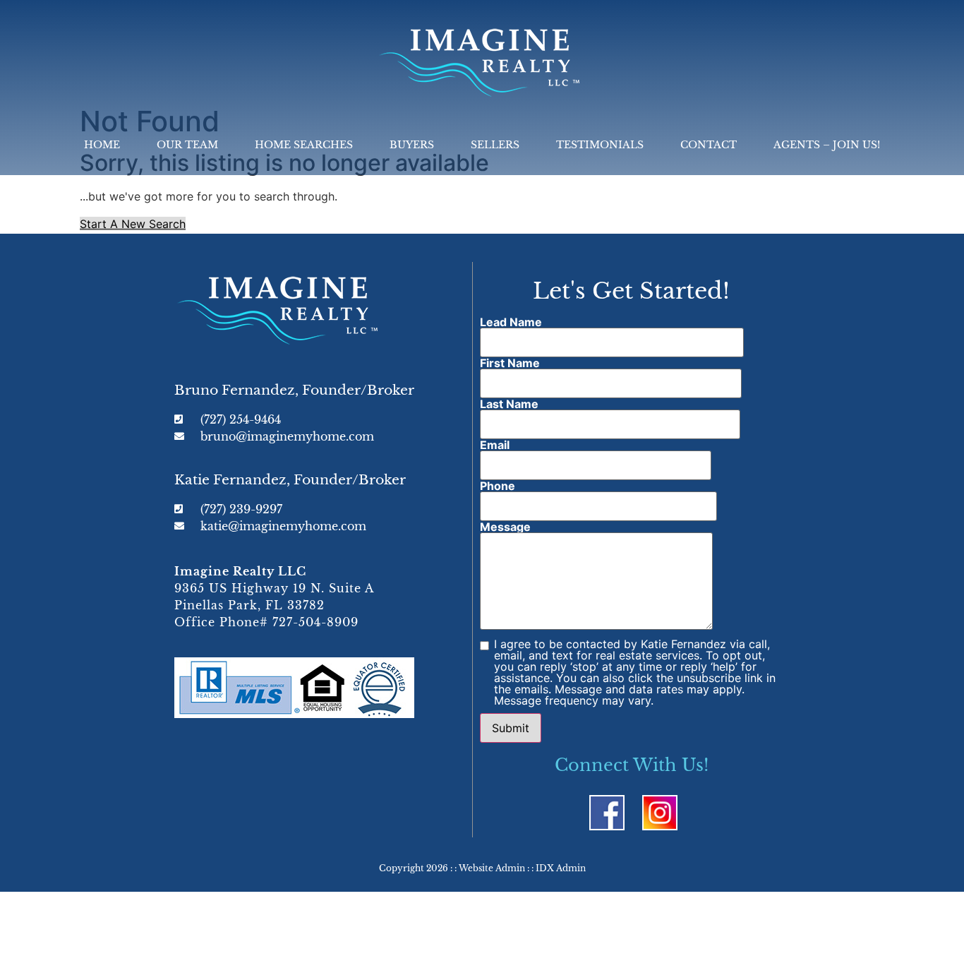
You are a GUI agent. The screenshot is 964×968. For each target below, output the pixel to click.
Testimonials (600, 144)
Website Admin (492, 868)
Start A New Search (133, 224)
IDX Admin (561, 868)
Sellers (495, 144)
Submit (510, 728)
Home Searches (304, 144)
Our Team (187, 144)
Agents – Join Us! (826, 144)
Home (102, 144)
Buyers (412, 144)
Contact (708, 144)
